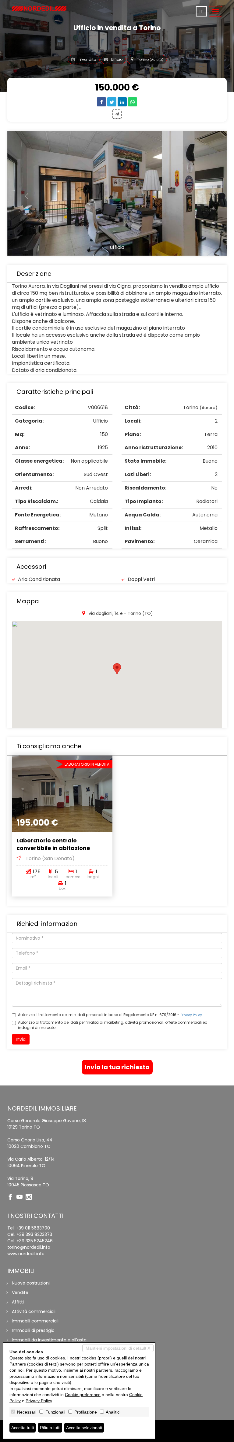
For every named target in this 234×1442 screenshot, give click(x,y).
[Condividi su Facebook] (101, 101)
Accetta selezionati (84, 1427)
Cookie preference (83, 1394)
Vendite (20, 1292)
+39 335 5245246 (34, 1241)
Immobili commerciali (35, 1321)
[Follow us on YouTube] (21, 1197)
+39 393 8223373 (34, 1234)
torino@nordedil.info (28, 1247)
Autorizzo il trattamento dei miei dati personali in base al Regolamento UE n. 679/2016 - (110, 1014)
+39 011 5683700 (33, 1228)
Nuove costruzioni (31, 1283)
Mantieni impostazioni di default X (118, 1348)
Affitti (18, 1302)
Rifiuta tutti (50, 1427)
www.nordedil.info (25, 1254)
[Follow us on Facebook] (11, 1197)
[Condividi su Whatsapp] (132, 101)
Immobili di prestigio (33, 1330)
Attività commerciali (33, 1311)
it (201, 11)
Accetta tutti (22, 1427)
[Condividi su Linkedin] (122, 101)
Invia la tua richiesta (117, 1067)
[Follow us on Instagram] (30, 1197)
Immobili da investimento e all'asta (49, 1340)
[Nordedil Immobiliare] (39, 8)
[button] (23, 193)
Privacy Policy (191, 1015)
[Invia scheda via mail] (117, 114)
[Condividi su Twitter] (111, 101)
